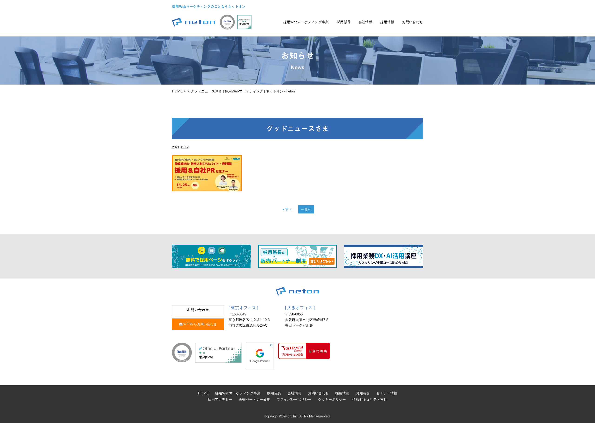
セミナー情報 (386, 393)
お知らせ (363, 393)
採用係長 (343, 22)
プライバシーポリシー (294, 399)
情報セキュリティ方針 (369, 399)
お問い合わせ (412, 22)
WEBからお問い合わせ (199, 324)
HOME (177, 91)
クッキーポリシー (332, 399)
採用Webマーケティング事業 (306, 22)
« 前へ (287, 209)
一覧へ (306, 209)
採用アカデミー (220, 399)
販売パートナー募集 (254, 399)
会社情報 (365, 22)
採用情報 (387, 22)
